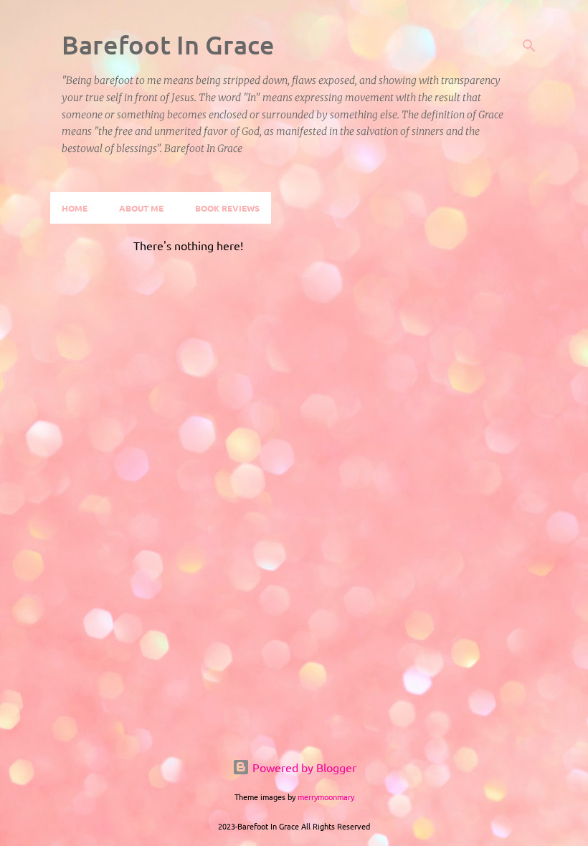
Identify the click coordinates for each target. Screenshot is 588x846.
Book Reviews (227, 208)
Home (74, 208)
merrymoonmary (326, 796)
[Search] (529, 46)
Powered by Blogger (303, 767)
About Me (141, 208)
